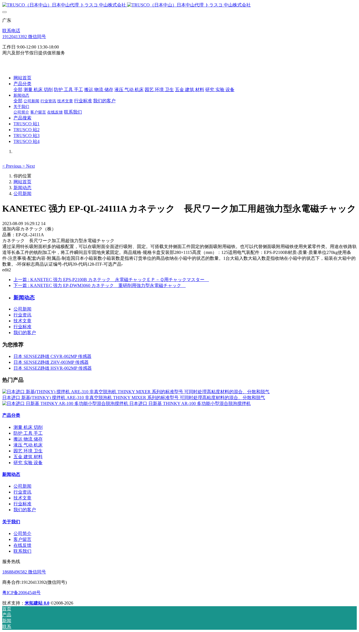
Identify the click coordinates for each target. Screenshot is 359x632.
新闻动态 (22, 187)
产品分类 (11, 415)
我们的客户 (24, 332)
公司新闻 (22, 193)
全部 (17, 89)
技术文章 (22, 320)
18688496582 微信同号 (24, 572)
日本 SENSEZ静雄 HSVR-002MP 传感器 (52, 368)
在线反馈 (22, 545)
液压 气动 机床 (28, 445)
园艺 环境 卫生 (28, 450)
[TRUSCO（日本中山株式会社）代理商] (179, 5)
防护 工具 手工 (28, 433)
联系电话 (11, 30)
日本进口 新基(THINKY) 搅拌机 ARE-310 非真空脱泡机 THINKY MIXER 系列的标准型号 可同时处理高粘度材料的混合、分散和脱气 (133, 397)
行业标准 (22, 326)
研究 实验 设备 (28, 462)
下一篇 (99, 285)
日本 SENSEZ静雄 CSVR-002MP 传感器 (52, 356)
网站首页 (22, 77)
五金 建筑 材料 (28, 456)
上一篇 (111, 279)
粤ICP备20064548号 (21, 592)
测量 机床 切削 (28, 427)
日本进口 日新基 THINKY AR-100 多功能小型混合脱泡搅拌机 (190, 403)
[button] (12, 166)
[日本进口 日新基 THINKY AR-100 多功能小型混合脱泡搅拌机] (65, 403)
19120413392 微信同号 (24, 36)
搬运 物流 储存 (28, 439)
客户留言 (22, 539)
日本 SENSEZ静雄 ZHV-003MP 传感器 (51, 362)
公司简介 (22, 533)
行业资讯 (22, 314)
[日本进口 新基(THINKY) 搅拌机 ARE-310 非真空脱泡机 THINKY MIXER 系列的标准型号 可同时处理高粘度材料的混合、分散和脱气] (136, 391)
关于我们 (11, 521)
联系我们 (22, 551)
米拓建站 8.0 (37, 603)
